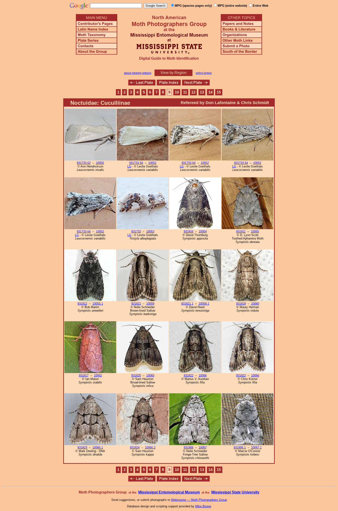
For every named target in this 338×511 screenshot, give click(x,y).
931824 (135, 447)
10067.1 (256, 447)
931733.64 (136, 163)
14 (210, 92)
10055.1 (97, 303)
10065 (150, 375)
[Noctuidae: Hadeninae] (196, 84)
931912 (82, 303)
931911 (241, 231)
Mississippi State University (235, 492)
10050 (100, 163)
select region (204, 73)
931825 (136, 375)
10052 (152, 163)
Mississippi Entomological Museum (169, 492)
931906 (188, 447)
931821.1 (187, 303)
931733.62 (84, 163)
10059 (150, 303)
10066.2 (150, 447)
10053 (150, 231)
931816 (188, 231)
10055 (255, 231)
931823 (82, 447)
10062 (98, 375)
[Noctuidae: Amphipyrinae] (141, 84)
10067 (203, 447)
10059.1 (204, 303)
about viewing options (137, 73)
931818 (241, 303)
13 (202, 92)
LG (129, 166)
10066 (203, 375)
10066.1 (97, 447)
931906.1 (240, 447)
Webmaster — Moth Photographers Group (199, 500)
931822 (188, 375)
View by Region (173, 73)
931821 (136, 303)
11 (185, 92)
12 (193, 92)
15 (219, 92)
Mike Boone (203, 506)
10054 (203, 231)
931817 (84, 375)
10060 (255, 303)
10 (177, 92)
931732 (136, 231)
